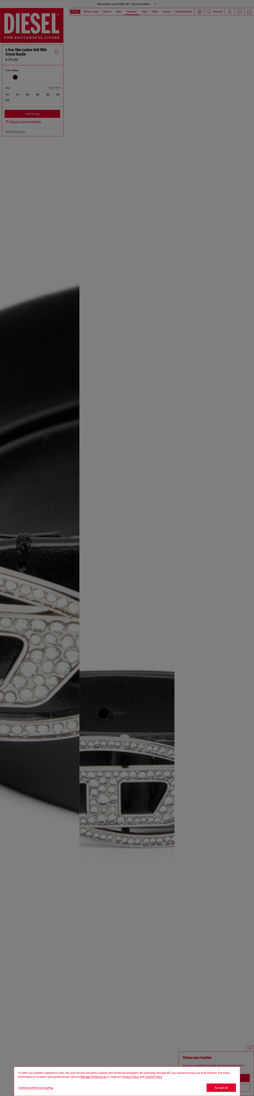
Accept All (221, 1087)
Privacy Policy (130, 1076)
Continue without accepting (35, 1087)
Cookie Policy (153, 1076)
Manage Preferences (93, 1076)
